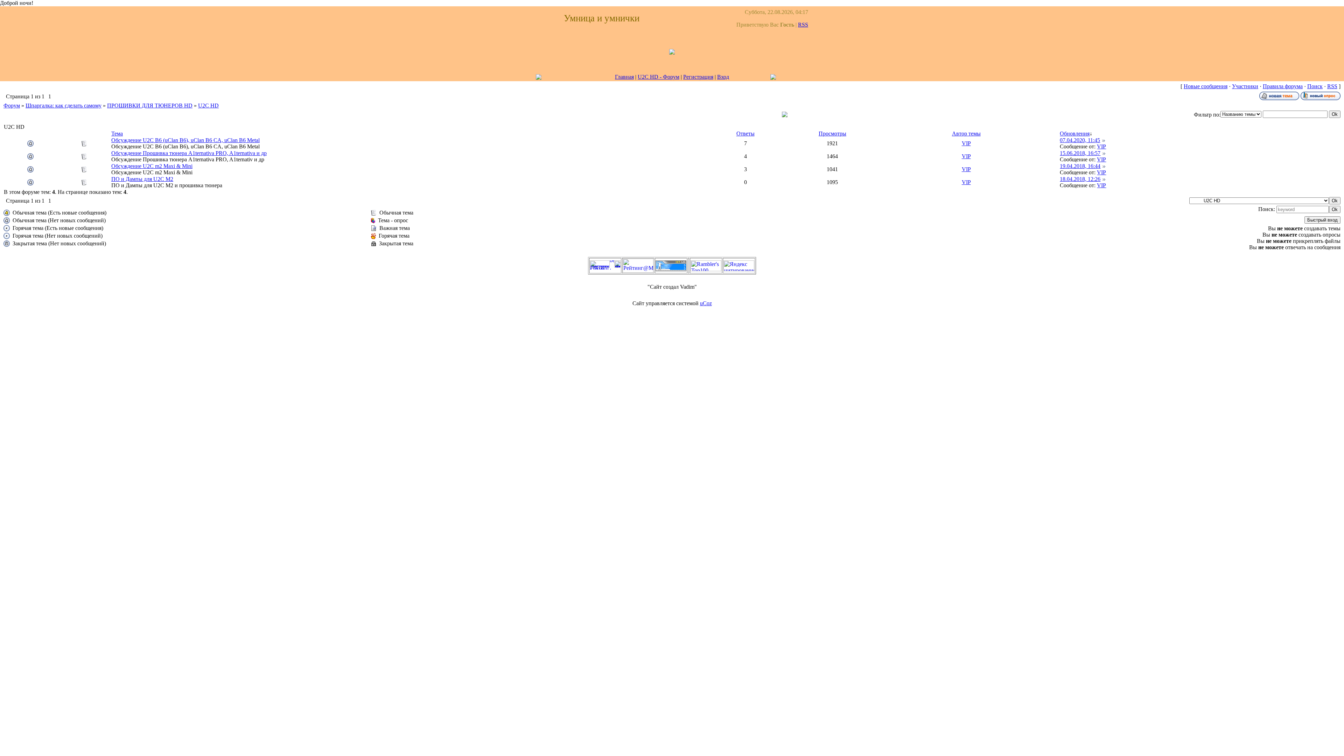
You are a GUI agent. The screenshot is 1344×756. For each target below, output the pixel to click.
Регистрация (698, 77)
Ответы (745, 133)
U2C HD (208, 105)
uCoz (706, 303)
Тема (117, 133)
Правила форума (1283, 86)
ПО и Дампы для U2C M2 (142, 179)
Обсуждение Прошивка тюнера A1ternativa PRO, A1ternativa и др (189, 153)
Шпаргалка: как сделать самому (64, 105)
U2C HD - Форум (658, 77)
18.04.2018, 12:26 (1080, 179)
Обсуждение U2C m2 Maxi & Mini (151, 166)
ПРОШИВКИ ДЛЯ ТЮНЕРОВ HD (149, 105)
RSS (803, 25)
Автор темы (966, 133)
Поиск (1315, 86)
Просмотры (832, 133)
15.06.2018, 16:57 (1080, 153)
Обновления (1075, 133)
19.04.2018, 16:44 (1080, 166)
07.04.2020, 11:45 (1080, 140)
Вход (723, 77)
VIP (966, 143)
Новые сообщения (1205, 86)
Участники (1245, 86)
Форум (12, 105)
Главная (624, 77)
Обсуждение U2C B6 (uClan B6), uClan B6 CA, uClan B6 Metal (185, 140)
